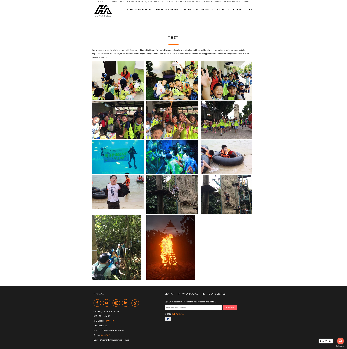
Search (170, 294)
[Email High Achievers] (135, 303)
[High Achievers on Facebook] (98, 303)
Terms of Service (214, 294)
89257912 (105, 335)
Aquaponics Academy (166, 10)
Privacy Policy (188, 294)
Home (130, 10)
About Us (190, 10)
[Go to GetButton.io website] (340, 346)
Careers (205, 10)
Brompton (142, 10)
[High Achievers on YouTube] (107, 303)
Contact (221, 10)
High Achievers (177, 313)
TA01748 (110, 320)
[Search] (245, 9)
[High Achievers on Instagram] (117, 303)
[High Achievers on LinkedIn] (126, 303)
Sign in (237, 10)
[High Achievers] (107, 11)
